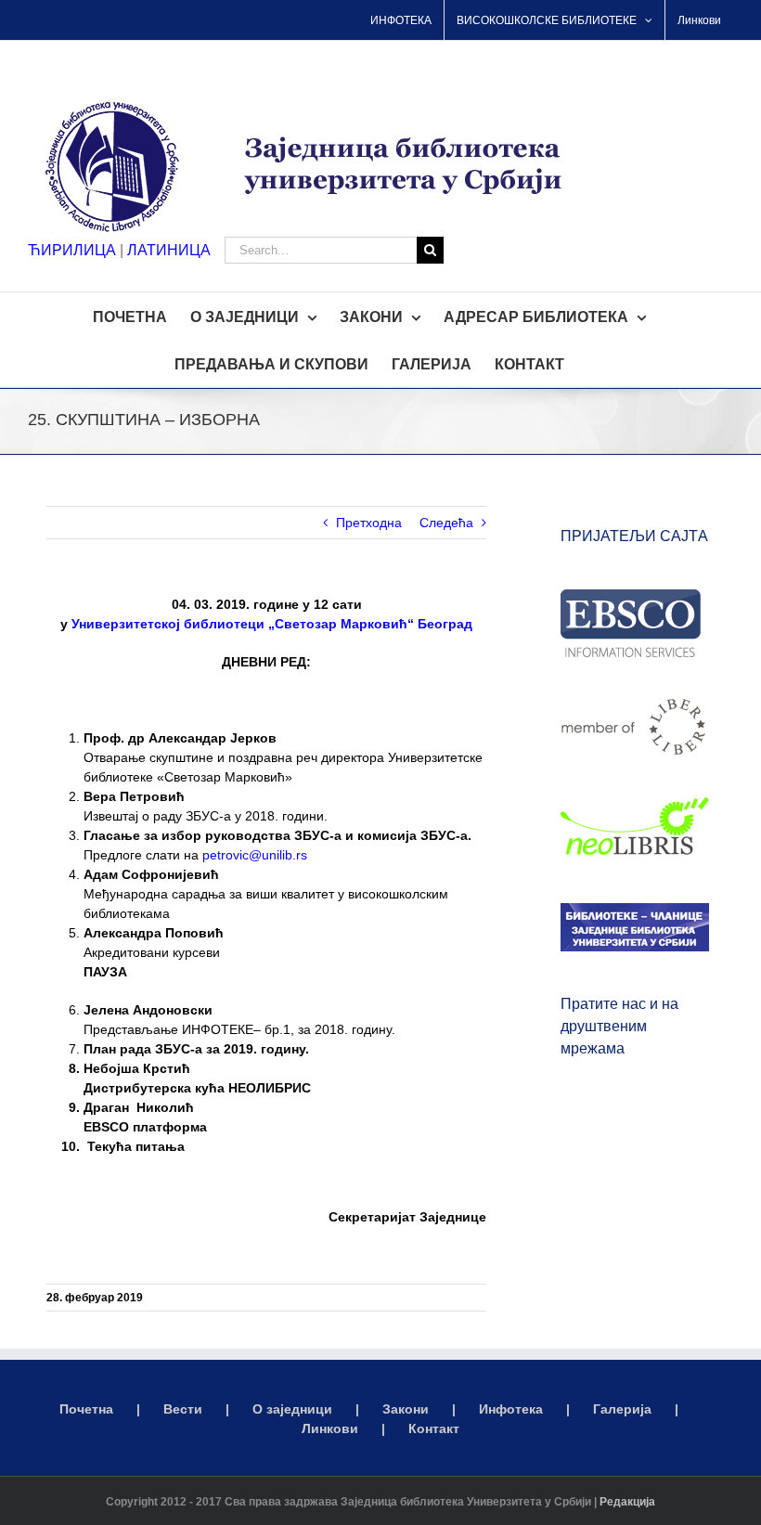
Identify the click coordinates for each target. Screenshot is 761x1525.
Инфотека (511, 1409)
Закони (405, 1409)
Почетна (86, 1409)
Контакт (433, 1428)
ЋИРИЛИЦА (72, 250)
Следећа (446, 522)
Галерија (622, 1409)
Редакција (627, 1501)
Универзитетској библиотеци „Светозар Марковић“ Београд (271, 623)
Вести (182, 1409)
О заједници (292, 1409)
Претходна (369, 522)
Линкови (330, 1428)
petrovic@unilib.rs (254, 854)
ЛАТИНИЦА (169, 250)
